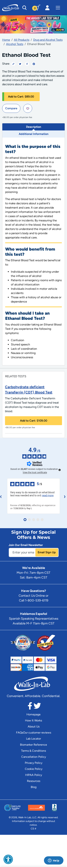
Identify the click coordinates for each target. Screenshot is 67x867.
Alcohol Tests (14, 44)
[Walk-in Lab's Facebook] (30, 707)
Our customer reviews (37, 732)
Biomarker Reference (33, 744)
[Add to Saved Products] (27, 108)
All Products (21, 39)
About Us (33, 726)
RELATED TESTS (15, 376)
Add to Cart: (21, 96)
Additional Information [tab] (33, 134)
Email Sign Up (47, 552)
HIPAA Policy (33, 775)
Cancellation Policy (33, 756)
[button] (8, 859)
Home (6, 39)
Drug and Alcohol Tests (48, 39)
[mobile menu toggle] (58, 7)
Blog (33, 787)
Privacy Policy (33, 762)
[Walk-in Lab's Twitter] (37, 706)
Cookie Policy (33, 769)
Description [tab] (33, 126)
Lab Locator (33, 738)
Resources (33, 781)
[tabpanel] (33, 251)
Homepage (33, 714)
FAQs (19, 732)
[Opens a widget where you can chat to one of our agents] (53, 860)
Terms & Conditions (33, 750)
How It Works (33, 720)
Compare (11, 108)
